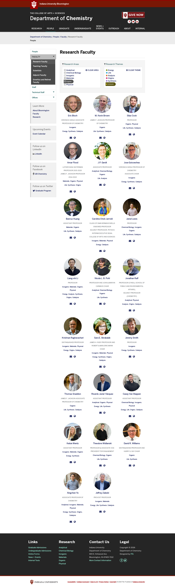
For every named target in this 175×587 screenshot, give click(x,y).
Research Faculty (40, 61)
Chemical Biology (73, 73)
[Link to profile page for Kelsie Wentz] (74, 462)
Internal (140, 28)
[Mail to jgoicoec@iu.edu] (130, 188)
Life (109, 73)
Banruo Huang (73, 219)
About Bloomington (41, 110)
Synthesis (112, 81)
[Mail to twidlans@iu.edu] (100, 465)
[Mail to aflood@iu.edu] (71, 191)
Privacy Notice (104, 582)
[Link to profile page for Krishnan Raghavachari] (74, 356)
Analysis (111, 75)
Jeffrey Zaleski (102, 493)
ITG (132, 554)
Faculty (63, 37)
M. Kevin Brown (102, 115)
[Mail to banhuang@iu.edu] (71, 237)
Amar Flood (72, 162)
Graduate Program (43, 191)
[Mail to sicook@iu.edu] (130, 134)
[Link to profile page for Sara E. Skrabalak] (104, 366)
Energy (111, 70)
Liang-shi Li (72, 278)
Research (37, 28)
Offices (35, 97)
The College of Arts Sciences (47, 13)
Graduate (64, 28)
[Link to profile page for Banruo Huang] (74, 237)
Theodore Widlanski (102, 443)
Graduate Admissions (37, 547)
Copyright (113, 582)
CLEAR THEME (134, 70)
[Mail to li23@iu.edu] (71, 303)
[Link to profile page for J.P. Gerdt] (104, 184)
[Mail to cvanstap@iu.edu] (130, 416)
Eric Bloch (72, 115)
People (50, 28)
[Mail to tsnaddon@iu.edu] (71, 416)
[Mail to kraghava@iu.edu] (71, 356)
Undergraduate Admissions (39, 551)
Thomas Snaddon (72, 394)
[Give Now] (133, 15)
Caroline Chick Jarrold (102, 219)
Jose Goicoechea (132, 162)
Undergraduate (82, 28)
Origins (111, 78)
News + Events (100, 27)
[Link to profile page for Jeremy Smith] (133, 356)
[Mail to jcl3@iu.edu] (130, 241)
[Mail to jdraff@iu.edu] (130, 310)
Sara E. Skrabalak (102, 337)
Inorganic (70, 75)
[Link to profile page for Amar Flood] (74, 191)
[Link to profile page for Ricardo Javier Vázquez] (104, 412)
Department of (61, 18)
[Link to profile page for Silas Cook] (133, 134)
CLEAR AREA (93, 70)
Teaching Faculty (40, 66)
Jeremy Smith (131, 337)
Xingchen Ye (72, 493)
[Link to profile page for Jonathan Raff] (133, 310)
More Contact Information (100, 560)
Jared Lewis (131, 219)
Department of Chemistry (41, 37)
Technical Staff (38, 92)
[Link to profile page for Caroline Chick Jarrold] (104, 251)
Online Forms (34, 554)
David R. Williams (132, 443)
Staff (34, 87)
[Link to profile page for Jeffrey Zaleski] (104, 511)
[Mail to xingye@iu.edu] (71, 521)
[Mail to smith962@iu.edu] (130, 356)
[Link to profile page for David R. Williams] (133, 465)
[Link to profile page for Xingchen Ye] (74, 521)
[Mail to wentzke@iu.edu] (71, 462)
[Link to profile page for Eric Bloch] (74, 137)
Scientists (37, 70)
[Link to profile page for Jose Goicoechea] (133, 188)
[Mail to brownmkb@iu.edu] (100, 137)
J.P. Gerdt (102, 162)
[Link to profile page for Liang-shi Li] (74, 303)
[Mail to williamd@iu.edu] (130, 465)
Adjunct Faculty (39, 75)
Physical (69, 84)
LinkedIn (38, 154)
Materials (70, 78)
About (127, 28)
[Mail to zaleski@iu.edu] (100, 511)
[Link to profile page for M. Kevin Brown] (104, 137)
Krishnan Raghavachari (73, 337)
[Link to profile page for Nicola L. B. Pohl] (104, 303)
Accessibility (72, 582)
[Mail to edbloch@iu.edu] (71, 137)
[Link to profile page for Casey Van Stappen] (133, 416)
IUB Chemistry (40, 174)
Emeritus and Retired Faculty (42, 80)
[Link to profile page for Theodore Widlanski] (104, 465)
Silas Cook (132, 115)
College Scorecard (83, 582)
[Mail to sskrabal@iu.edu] (100, 366)
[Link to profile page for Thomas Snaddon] (74, 416)
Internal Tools (34, 560)
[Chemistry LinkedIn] (137, 21)
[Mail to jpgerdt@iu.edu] (100, 184)
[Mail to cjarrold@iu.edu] (100, 251)
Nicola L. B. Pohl (102, 278)
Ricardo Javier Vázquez (102, 394)
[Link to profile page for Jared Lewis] (133, 241)
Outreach (114, 28)
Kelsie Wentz (73, 443)
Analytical (70, 70)
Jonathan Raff (131, 278)
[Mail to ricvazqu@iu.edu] (100, 412)
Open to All (94, 582)
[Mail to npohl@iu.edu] (100, 303)
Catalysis (79, 131)
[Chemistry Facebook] (129, 21)
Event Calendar (39, 134)
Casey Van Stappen (132, 394)
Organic (102, 127)
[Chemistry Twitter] (133, 21)
